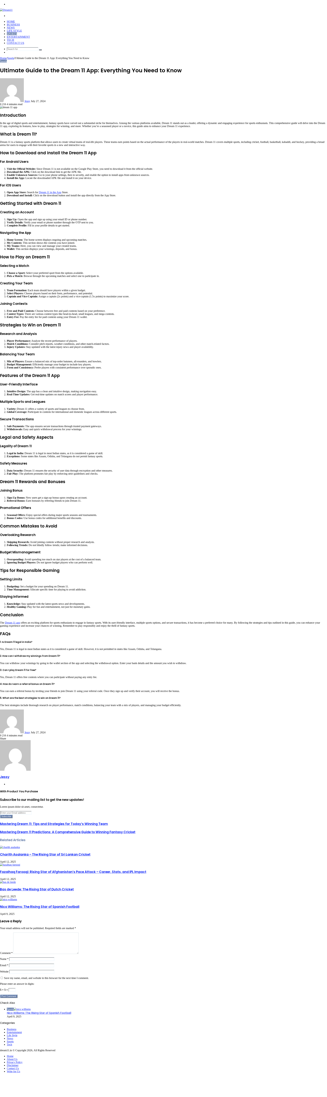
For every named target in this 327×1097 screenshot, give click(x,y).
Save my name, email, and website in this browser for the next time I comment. (46, 978)
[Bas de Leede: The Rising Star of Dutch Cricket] (8, 882)
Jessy (27, 101)
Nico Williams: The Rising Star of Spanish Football (39, 906)
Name (4, 959)
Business (13, 24)
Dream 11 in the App (50, 192)
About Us (12, 1059)
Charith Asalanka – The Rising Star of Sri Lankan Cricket (45, 854)
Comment (6, 953)
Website (4, 971)
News (11, 27)
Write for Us (13, 1071)
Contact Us (15, 43)
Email (4, 965)
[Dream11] (6, 10)
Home (11, 21)
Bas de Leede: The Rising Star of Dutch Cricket (37, 889)
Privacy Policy (14, 1062)
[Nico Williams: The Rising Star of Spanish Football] (8, 899)
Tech (10, 39)
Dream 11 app (12, 622)
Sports (12, 33)
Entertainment (18, 36)
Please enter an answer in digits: (17, 983)
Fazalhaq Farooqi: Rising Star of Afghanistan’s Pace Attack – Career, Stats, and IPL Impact (73, 872)
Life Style (14, 30)
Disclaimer (12, 1065)
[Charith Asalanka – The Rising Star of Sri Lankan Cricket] (10, 847)
